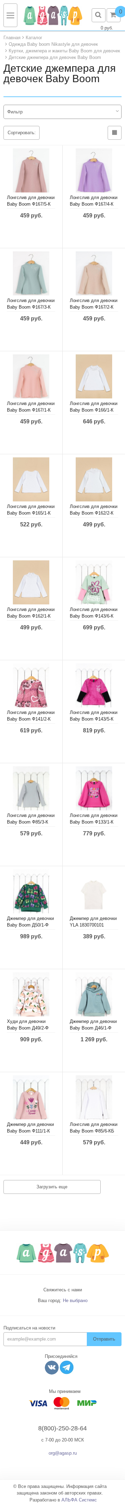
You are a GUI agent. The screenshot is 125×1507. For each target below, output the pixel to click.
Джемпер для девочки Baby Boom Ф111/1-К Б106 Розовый (30, 1131)
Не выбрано (75, 1300)
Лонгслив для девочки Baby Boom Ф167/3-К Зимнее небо (31, 307)
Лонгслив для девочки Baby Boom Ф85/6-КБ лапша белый (93, 1131)
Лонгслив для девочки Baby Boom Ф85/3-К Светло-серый (31, 822)
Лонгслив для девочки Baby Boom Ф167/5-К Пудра (31, 204)
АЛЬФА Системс (79, 1499)
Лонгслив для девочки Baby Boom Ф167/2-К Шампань (93, 307)
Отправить (104, 1339)
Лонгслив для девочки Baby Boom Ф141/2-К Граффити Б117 (31, 719)
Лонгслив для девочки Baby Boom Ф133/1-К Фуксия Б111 (93, 822)
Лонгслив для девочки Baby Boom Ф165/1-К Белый (31, 513)
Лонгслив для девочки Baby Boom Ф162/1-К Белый (31, 616)
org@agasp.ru (63, 1453)
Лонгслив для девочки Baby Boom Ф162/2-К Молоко (93, 513)
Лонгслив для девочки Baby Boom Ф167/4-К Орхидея (93, 204)
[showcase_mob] (115, 133)
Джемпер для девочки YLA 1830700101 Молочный (93, 925)
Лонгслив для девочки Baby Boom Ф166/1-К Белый (93, 410)
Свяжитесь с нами (62, 1289)
